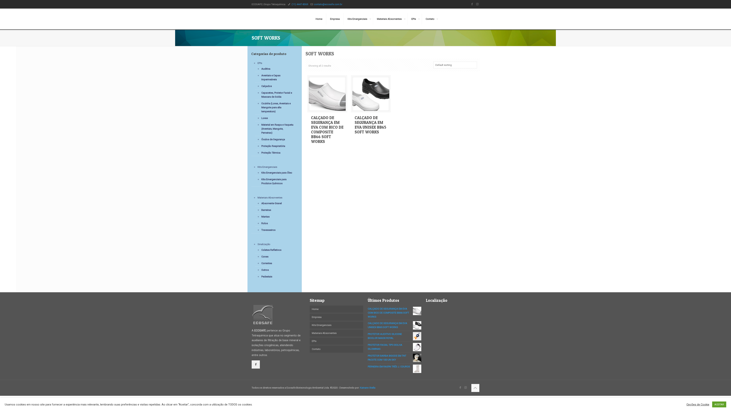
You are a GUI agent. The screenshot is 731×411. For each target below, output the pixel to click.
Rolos (264, 223)
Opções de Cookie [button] (697, 404)
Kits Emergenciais (267, 167)
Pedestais (266, 276)
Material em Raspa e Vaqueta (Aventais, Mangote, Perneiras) (277, 128)
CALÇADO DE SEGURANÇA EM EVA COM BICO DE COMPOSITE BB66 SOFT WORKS (327, 129)
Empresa (317, 317)
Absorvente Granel (271, 203)
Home (315, 309)
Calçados (266, 86)
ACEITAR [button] (719, 404)
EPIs (260, 63)
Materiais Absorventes (270, 197)
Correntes (266, 263)
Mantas (265, 216)
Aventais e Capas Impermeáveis (270, 77)
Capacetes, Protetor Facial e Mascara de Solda (276, 94)
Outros (265, 269)
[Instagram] (477, 4)
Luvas (264, 118)
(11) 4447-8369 (299, 4)
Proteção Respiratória (273, 146)
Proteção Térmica (270, 152)
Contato (316, 349)
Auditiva (265, 68)
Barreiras (266, 210)
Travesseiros (268, 230)
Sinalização (264, 244)
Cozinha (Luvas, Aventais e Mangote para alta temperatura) (276, 107)
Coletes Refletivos (271, 250)
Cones (264, 256)
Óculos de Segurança (273, 139)
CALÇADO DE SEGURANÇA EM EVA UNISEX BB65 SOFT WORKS (370, 124)
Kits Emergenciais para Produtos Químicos (273, 181)
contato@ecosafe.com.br (328, 4)
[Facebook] (472, 4)
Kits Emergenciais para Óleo (276, 172)
